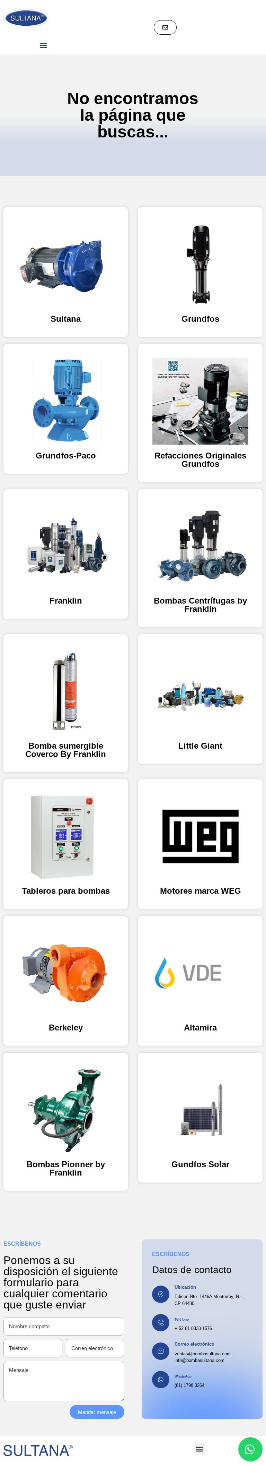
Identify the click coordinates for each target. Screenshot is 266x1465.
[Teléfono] (160, 1322)
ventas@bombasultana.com (203, 1353)
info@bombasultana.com (199, 1360)
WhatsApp (183, 1376)
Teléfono (182, 1319)
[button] (43, 45)
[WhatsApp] (160, 1379)
